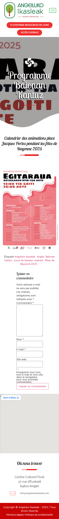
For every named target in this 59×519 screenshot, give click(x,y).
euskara (38, 260)
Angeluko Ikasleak (25, 256)
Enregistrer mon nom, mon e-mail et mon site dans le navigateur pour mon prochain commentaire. (29, 377)
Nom (20, 339)
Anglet (40, 256)
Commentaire (25, 303)
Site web (21, 359)
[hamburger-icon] (52, 10)
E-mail (21, 349)
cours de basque (23, 260)
